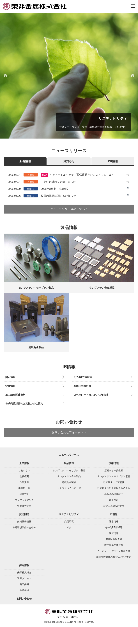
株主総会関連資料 (15, 394)
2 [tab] (63, 135)
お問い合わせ (24, 598)
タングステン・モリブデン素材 (113, 476)
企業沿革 (24, 482)
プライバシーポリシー (69, 616)
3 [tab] (69, 135)
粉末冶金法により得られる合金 (113, 488)
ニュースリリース (69, 454)
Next (132, 76)
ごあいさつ (24, 470)
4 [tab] (74, 135)
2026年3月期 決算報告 (55, 188)
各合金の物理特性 (113, 494)
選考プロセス (24, 578)
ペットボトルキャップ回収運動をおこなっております (82, 174)
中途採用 (24, 590)
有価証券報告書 (82, 386)
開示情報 (10, 377)
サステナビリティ (69, 514)
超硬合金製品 (69, 482)
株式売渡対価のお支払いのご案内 (24, 403)
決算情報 (10, 386)
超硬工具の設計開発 (113, 505)
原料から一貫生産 (113, 470)
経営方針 (24, 494)
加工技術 (113, 500)
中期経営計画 (24, 505)
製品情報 (69, 463)
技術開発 (24, 514)
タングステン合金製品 (69, 476)
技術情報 (114, 463)
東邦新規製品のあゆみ (24, 527)
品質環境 (69, 521)
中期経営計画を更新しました (58, 181)
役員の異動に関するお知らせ (58, 195)
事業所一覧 (24, 488)
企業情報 (24, 463)
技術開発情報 (24, 521)
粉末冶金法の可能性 (113, 482)
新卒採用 (24, 584)
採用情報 (24, 565)
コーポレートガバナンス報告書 (91, 394)
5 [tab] (80, 135)
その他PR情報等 (82, 377)
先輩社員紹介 (24, 572)
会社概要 (24, 476)
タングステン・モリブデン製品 (69, 470)
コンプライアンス (24, 500)
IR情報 (114, 514)
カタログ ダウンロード (69, 488)
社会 (69, 527)
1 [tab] (58, 135)
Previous (5, 76)
